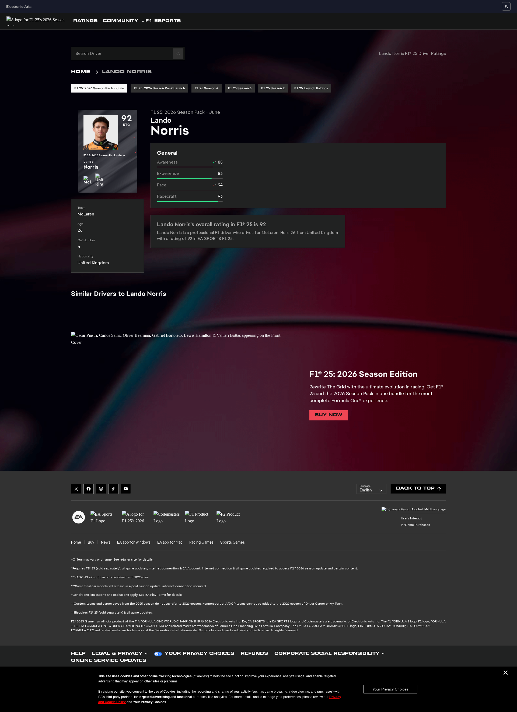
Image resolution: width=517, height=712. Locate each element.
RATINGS (85, 21)
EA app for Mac (170, 542)
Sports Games (232, 542)
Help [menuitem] (78, 654)
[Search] (178, 53)
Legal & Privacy (117, 654)
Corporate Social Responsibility (326, 654)
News (105, 542)
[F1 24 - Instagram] (101, 489)
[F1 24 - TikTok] (113, 489)
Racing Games (201, 542)
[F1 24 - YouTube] (126, 489)
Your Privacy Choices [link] (199, 654)
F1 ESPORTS (163, 21)
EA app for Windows (134, 542)
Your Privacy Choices (390, 689)
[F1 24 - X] (76, 489)
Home (80, 72)
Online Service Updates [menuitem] (108, 661)
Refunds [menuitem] (254, 654)
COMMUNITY (120, 21)
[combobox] (371, 489)
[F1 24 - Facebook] (88, 489)
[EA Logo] (78, 517)
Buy (91, 542)
